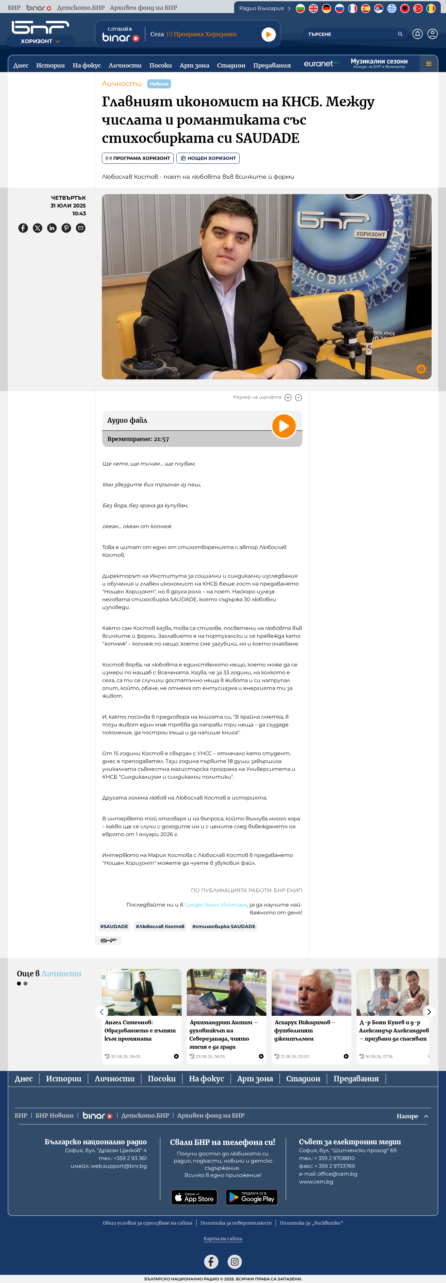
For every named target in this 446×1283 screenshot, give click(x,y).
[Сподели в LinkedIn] (52, 228)
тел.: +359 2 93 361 (123, 1158)
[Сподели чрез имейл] (80, 228)
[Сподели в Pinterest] (66, 228)
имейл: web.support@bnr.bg (109, 1166)
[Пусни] (269, 34)
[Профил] (432, 33)
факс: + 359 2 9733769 (327, 1166)
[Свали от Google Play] (251, 1197)
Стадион (303, 1078)
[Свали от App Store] (194, 1197)
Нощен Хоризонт (212, 158)
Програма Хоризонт (141, 158)
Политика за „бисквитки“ (311, 1223)
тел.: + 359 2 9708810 (327, 1158)
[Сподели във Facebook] (23, 228)
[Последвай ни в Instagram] (235, 1262)
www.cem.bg (316, 1182)
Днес (24, 1078)
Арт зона (255, 1078)
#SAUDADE (114, 926)
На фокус (206, 1078)
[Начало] (40, 27)
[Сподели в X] (37, 228)
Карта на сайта (223, 1239)
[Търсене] (400, 34)
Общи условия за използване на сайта (147, 1223)
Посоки (162, 1078)
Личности (122, 83)
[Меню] (428, 63)
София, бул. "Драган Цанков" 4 (106, 1150)
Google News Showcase (215, 905)
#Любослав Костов (160, 926)
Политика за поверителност (236, 1223)
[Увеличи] (288, 398)
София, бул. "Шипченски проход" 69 (348, 1150)
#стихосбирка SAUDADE (223, 926)
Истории (63, 1078)
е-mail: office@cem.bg (328, 1174)
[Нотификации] (417, 33)
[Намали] (298, 398)
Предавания (356, 1078)
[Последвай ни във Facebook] (211, 1262)
